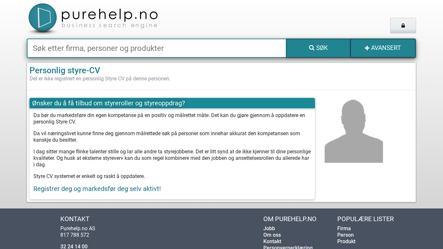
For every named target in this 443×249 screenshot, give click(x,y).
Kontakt (272, 241)
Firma (344, 228)
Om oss (272, 235)
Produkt (346, 241)
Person (345, 235)
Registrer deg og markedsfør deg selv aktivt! (97, 189)
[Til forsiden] (108, 19)
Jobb (269, 228)
